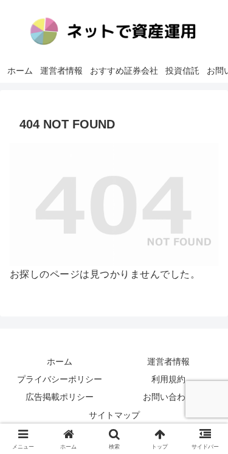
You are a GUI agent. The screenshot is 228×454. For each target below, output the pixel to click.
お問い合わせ (168, 397)
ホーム (59, 361)
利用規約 (168, 379)
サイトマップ (114, 415)
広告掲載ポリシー (60, 397)
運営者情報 (168, 361)
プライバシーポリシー (59, 379)
